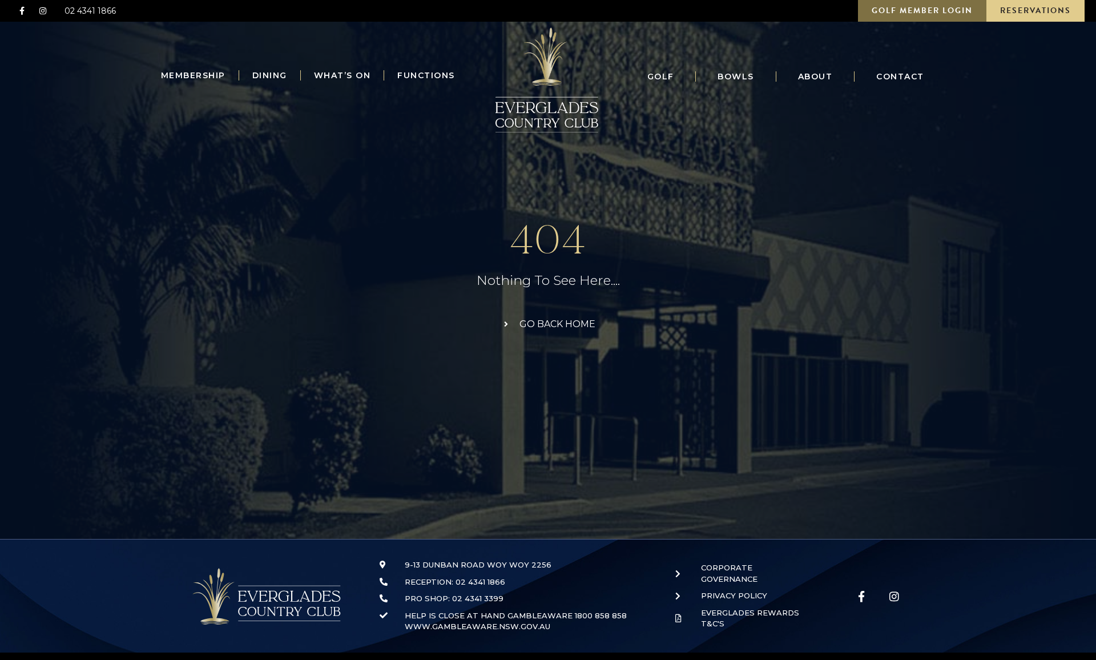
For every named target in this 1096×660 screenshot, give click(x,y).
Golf (660, 76)
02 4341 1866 (90, 11)
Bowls (736, 76)
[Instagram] (42, 11)
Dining (269, 75)
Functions (426, 75)
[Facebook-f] (21, 11)
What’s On (342, 75)
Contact (900, 76)
